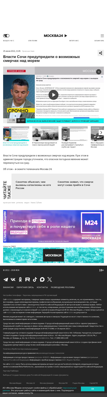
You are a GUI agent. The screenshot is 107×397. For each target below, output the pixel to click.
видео (26, 203)
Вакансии (8, 287)
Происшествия (28, 51)
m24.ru (10, 299)
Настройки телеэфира (12, 295)
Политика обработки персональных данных (20, 349)
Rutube (27, 279)
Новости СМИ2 (9, 246)
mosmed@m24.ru (42, 338)
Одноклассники (20, 279)
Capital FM (94, 383)
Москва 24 (53, 35)
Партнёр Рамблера (10, 371)
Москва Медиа (15, 383)
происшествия (9, 203)
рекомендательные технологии (51, 353)
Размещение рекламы (63, 287)
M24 (17, 270)
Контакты (42, 287)
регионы (19, 203)
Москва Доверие (47, 383)
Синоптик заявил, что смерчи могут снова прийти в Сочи (75, 183)
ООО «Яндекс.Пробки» (71, 360)
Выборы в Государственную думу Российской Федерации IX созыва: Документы (35, 375)
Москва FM (63, 383)
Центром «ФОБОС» (42, 357)
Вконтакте (13, 279)
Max (42, 279)
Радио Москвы (78, 383)
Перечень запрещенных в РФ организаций (40, 295)
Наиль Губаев (36, 203)
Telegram (5, 279)
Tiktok (35, 279)
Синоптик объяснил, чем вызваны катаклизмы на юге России (33, 185)
